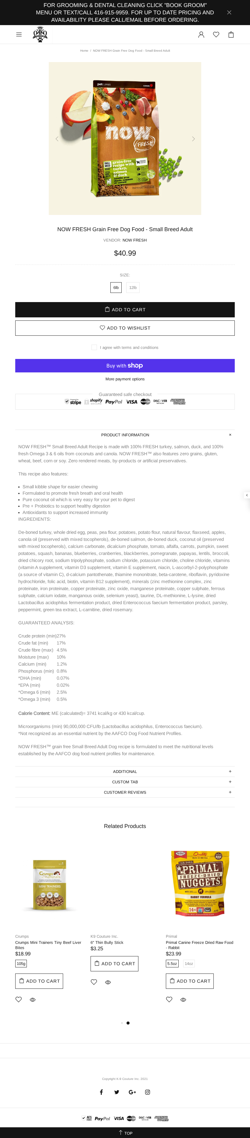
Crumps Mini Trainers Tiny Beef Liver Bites (48, 945)
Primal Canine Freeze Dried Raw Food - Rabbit (199, 945)
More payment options (125, 379)
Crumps (22, 936)
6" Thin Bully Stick (107, 942)
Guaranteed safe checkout (125, 394)
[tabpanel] (50, 930)
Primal (171, 936)
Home (84, 50)
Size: (125, 275)
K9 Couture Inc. (40, 34)
